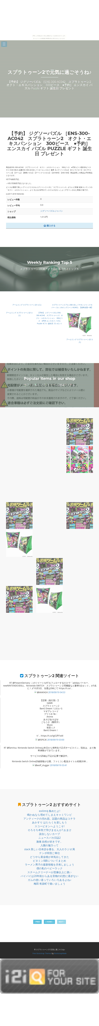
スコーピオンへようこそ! (49, 826)
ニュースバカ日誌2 (49, 837)
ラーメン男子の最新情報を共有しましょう (49, 864)
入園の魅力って (49, 845)
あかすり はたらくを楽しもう (49, 822)
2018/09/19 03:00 (55, 739)
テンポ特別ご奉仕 (49, 853)
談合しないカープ (49, 834)
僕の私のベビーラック (49, 868)
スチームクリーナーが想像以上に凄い (49, 872)
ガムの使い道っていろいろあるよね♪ (49, 880)
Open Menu (4, 44)
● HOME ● (49, 922)
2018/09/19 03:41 (58, 765)
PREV (37, 922)
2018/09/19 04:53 (56, 692)
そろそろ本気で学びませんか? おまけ (49, 830)
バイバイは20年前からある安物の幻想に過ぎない (49, 876)
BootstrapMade (60, 953)
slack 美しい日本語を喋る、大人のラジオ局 (49, 849)
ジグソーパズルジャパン (51, 210)
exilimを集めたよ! (49, 811)
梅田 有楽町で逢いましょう (49, 883)
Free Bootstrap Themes (41, 953)
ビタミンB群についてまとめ (49, 860)
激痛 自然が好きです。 (49, 841)
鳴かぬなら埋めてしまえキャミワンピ (49, 814)
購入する (50, 225)
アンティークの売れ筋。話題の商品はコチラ (49, 818)
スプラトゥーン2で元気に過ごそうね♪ (50, 72)
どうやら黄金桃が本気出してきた (49, 857)
